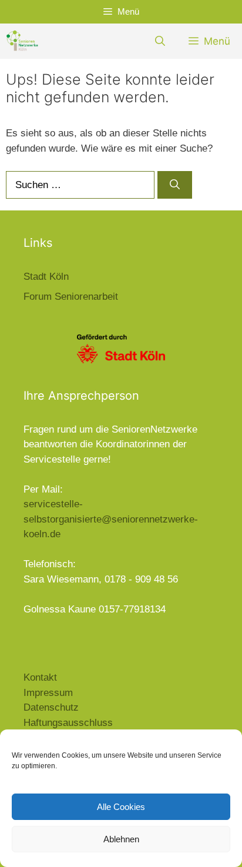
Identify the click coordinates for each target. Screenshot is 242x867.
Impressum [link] (48, 692)
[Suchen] (174, 185)
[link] (22, 41)
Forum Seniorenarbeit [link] (70, 296)
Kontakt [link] (40, 677)
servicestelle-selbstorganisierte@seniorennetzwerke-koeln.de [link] (110, 519)
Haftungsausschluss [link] (68, 722)
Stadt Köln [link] (46, 276)
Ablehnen (121, 839)
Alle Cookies (121, 807)
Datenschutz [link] (51, 707)
